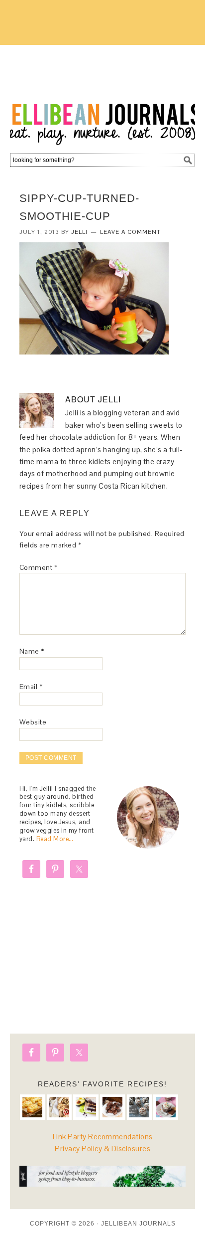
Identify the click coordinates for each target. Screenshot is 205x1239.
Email (31, 686)
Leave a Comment (130, 232)
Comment (38, 567)
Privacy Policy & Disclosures (102, 1148)
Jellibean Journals (102, 96)
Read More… (55, 839)
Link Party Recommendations (103, 1136)
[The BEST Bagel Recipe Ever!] (59, 1107)
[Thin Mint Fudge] (112, 1107)
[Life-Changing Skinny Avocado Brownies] (86, 1107)
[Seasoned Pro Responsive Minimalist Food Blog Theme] (102, 1184)
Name (31, 651)
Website (33, 721)
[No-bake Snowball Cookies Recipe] (139, 1107)
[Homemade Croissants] (32, 1107)
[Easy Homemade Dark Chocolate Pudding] (166, 1107)
